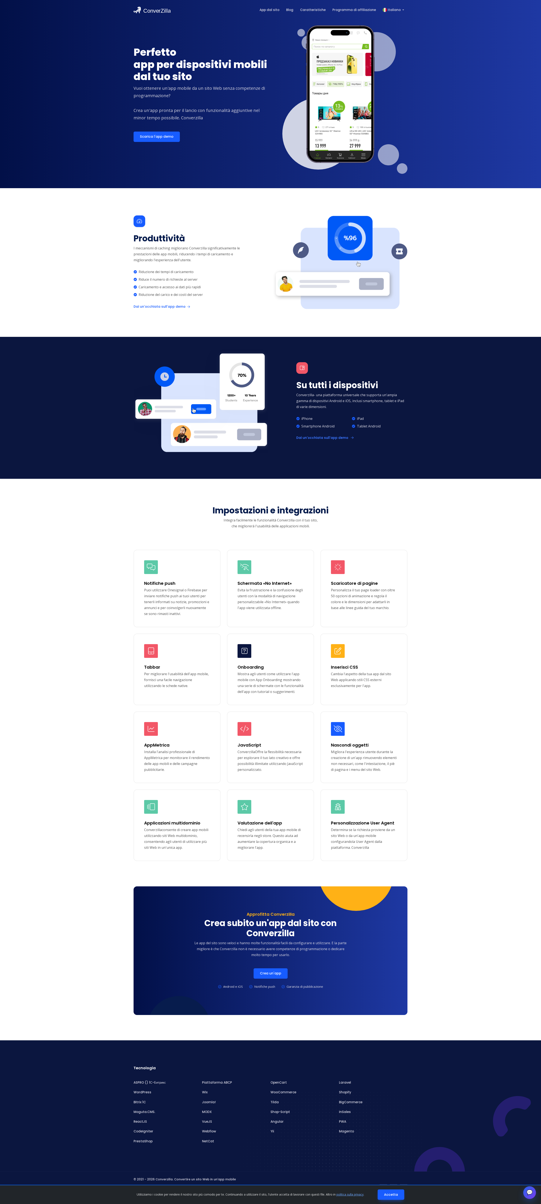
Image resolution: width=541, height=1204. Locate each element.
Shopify (345, 1092)
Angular (277, 1121)
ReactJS (140, 1121)
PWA (342, 1121)
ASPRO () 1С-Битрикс (150, 1082)
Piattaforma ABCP (217, 1082)
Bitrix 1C (140, 1102)
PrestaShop (143, 1141)
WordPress (142, 1092)
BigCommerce (350, 1102)
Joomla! (209, 1102)
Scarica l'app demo (157, 136)
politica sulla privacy (349, 1194)
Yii (272, 1131)
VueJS (207, 1121)
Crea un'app (270, 973)
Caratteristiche (313, 10)
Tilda (274, 1102)
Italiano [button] (394, 10)
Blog (289, 10)
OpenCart (278, 1082)
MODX (207, 1112)
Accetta (391, 1194)
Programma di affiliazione (354, 10)
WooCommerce (283, 1092)
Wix (205, 1092)
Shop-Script (280, 1112)
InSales (345, 1112)
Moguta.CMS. (144, 1112)
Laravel (345, 1082)
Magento (346, 1131)
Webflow (209, 1131)
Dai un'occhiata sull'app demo (160, 306)
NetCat (208, 1141)
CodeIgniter (143, 1131)
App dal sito (269, 10)
